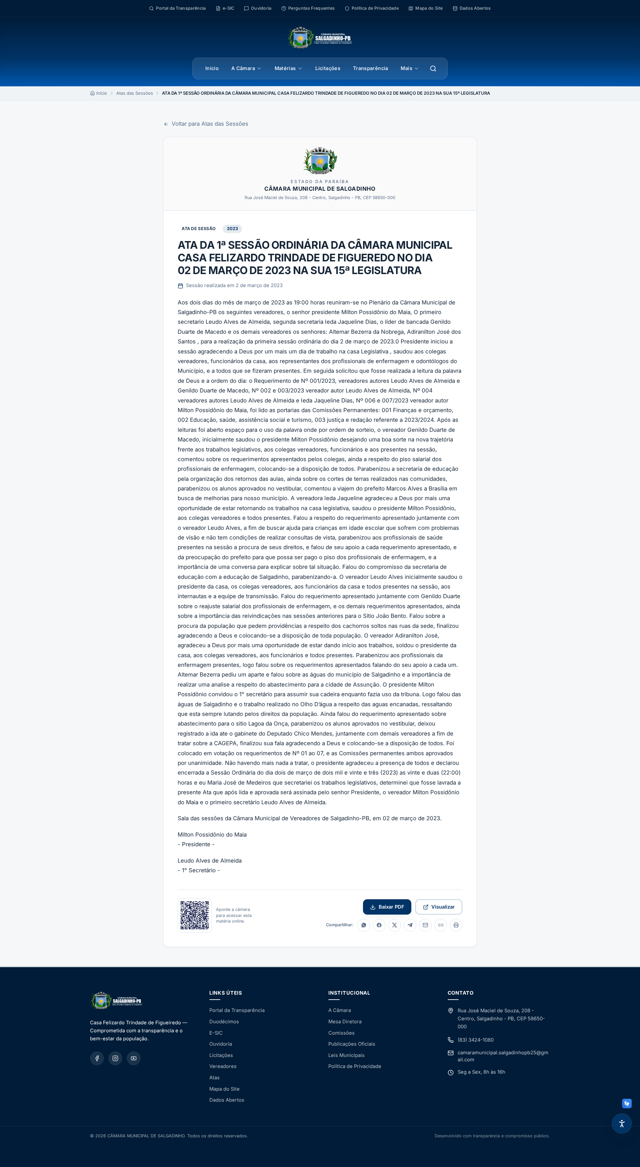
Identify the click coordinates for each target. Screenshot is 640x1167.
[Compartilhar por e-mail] (425, 925)
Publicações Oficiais (351, 1044)
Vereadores (223, 1066)
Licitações (327, 68)
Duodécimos (224, 1022)
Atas (214, 1078)
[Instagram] (115, 1058)
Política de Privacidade (354, 1066)
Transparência (370, 68)
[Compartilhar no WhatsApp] (363, 925)
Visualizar (443, 907)
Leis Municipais (346, 1055)
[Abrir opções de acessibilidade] (622, 1123)
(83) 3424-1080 (476, 1040)
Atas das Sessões (134, 93)
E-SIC (216, 1033)
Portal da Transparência (237, 1010)
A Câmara (243, 68)
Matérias (285, 68)
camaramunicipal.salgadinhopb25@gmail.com (503, 1056)
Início (212, 68)
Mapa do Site (224, 1089)
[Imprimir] (456, 925)
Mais (406, 68)
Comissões (341, 1033)
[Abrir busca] (433, 69)
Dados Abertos (226, 1100)
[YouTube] (134, 1058)
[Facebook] (97, 1058)
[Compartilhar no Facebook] (379, 925)
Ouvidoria (220, 1044)
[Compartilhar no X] (394, 925)
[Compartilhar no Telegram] (410, 925)
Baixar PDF (391, 907)
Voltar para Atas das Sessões (210, 123)
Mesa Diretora (345, 1022)
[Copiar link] (440, 925)
